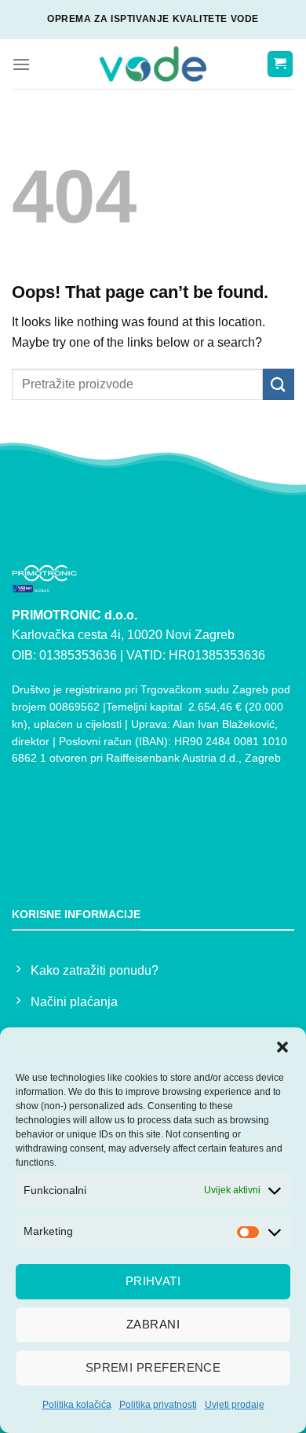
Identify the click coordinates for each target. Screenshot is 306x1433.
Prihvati (153, 1281)
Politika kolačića (76, 1404)
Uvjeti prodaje (234, 1404)
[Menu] (21, 64)
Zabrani (153, 1324)
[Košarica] (280, 64)
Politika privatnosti (158, 1404)
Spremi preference (153, 1367)
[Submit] (278, 384)
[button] (282, 1047)
